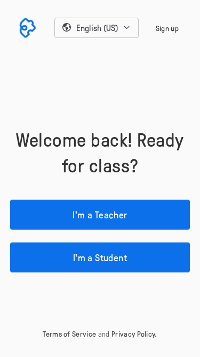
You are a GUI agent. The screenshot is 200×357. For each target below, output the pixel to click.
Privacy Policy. (134, 334)
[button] (96, 28)
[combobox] (96, 28)
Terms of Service (69, 334)
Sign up (167, 28)
